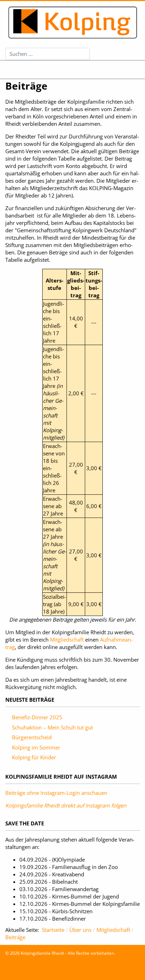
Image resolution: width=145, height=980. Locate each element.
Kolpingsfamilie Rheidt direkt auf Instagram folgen (65, 805)
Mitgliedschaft (67, 639)
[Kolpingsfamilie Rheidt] (72, 22)
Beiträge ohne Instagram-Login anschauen (56, 792)
